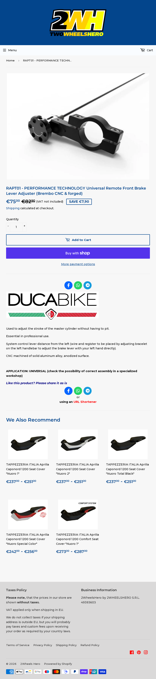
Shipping (13, 208)
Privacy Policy (42, 645)
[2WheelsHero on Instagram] (146, 653)
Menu (12, 50)
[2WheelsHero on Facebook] (132, 653)
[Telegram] (87, 285)
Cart (149, 50)
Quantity (12, 219)
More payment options (78, 264)
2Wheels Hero (30, 663)
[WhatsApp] (78, 285)
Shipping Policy (66, 645)
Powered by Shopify (58, 663)
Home (10, 60)
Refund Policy (89, 645)
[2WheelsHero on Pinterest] (139, 653)
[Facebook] (68, 285)
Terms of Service (17, 645)
